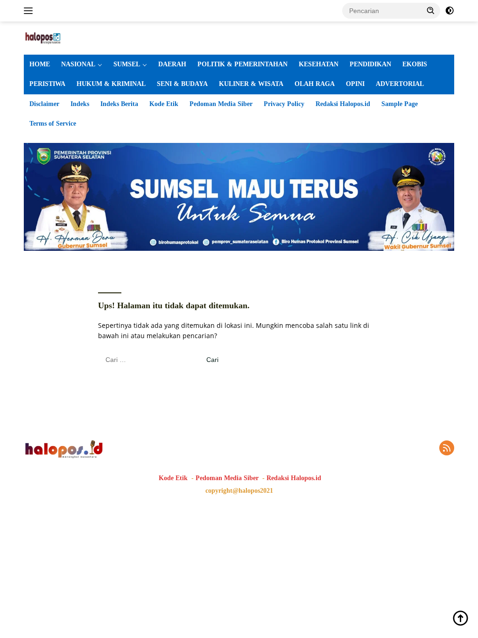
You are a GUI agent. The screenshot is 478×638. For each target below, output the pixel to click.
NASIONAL (78, 64)
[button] (431, 10)
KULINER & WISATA (251, 83)
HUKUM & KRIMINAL (111, 83)
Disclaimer (44, 103)
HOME (39, 64)
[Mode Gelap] (449, 11)
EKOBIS (414, 64)
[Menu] (30, 11)
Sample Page (399, 103)
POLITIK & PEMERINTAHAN (242, 64)
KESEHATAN (318, 64)
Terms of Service (52, 123)
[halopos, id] (63, 37)
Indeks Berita (119, 103)
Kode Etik (163, 103)
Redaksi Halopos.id (343, 103)
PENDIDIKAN (370, 64)
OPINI (355, 83)
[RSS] (446, 448)
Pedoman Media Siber (221, 103)
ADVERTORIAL (400, 83)
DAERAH (172, 64)
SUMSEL (126, 64)
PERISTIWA (47, 83)
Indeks (79, 103)
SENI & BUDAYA (182, 83)
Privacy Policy (284, 103)
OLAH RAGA (315, 83)
